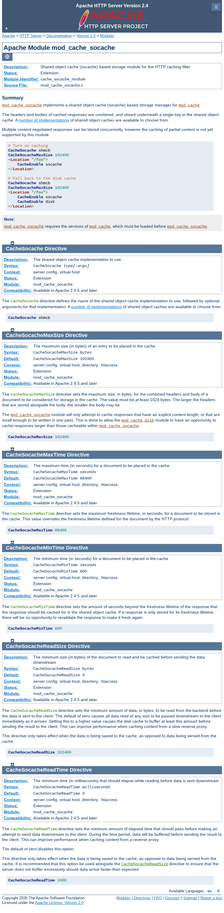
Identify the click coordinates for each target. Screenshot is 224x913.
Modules (107, 36)
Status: (11, 73)
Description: (16, 66)
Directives (142, 898)
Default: (12, 358)
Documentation (59, 36)
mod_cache (189, 105)
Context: (12, 272)
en (209, 891)
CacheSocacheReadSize (144, 864)
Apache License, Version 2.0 (59, 902)
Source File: (16, 85)
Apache (8, 36)
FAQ (158, 898)
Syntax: (11, 265)
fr (218, 891)
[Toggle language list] (7, 57)
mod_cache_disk (137, 420)
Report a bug (211, 898)
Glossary (172, 898)
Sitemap (190, 898)
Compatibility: (18, 290)
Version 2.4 (85, 36)
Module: (12, 284)
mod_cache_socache (22, 105)
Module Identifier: (21, 79)
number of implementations (44, 120)
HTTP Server (31, 36)
